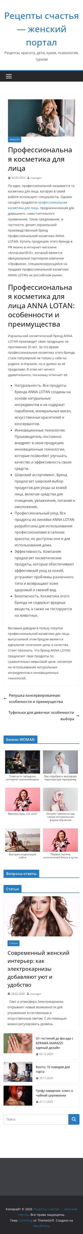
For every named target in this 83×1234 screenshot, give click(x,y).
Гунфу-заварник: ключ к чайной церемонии (54, 1093)
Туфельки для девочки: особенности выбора (41, 715)
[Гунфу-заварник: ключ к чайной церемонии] (18, 1096)
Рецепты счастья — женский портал (41, 28)
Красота (14, 139)
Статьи (13, 943)
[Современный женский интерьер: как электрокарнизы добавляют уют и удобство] (41, 916)
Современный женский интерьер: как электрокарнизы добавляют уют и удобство (38, 968)
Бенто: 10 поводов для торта (53, 1069)
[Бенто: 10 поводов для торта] (18, 1072)
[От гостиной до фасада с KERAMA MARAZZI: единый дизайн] (18, 1046)
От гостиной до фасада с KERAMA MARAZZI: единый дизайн (54, 1043)
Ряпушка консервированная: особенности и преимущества (36, 698)
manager (36, 178)
